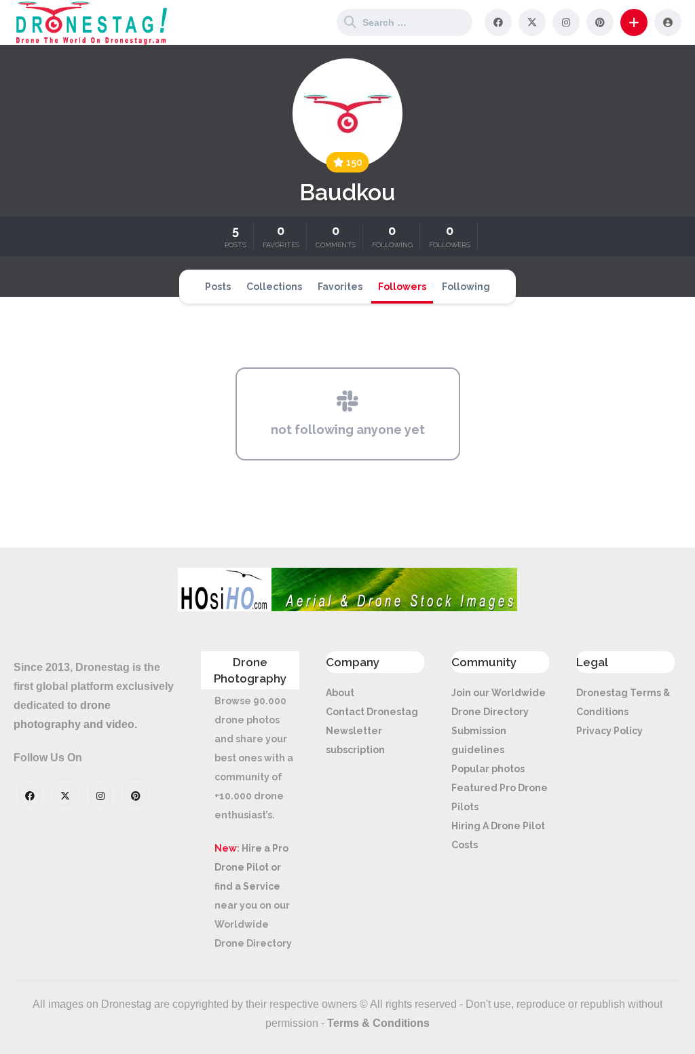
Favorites (340, 286)
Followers (402, 286)
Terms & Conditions (378, 1023)
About (340, 692)
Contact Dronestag (372, 711)
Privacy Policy (609, 730)
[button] (633, 22)
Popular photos (488, 768)
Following (466, 286)
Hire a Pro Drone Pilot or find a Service (251, 867)
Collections (274, 286)
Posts (218, 286)
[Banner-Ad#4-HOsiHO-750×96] (347, 607)
